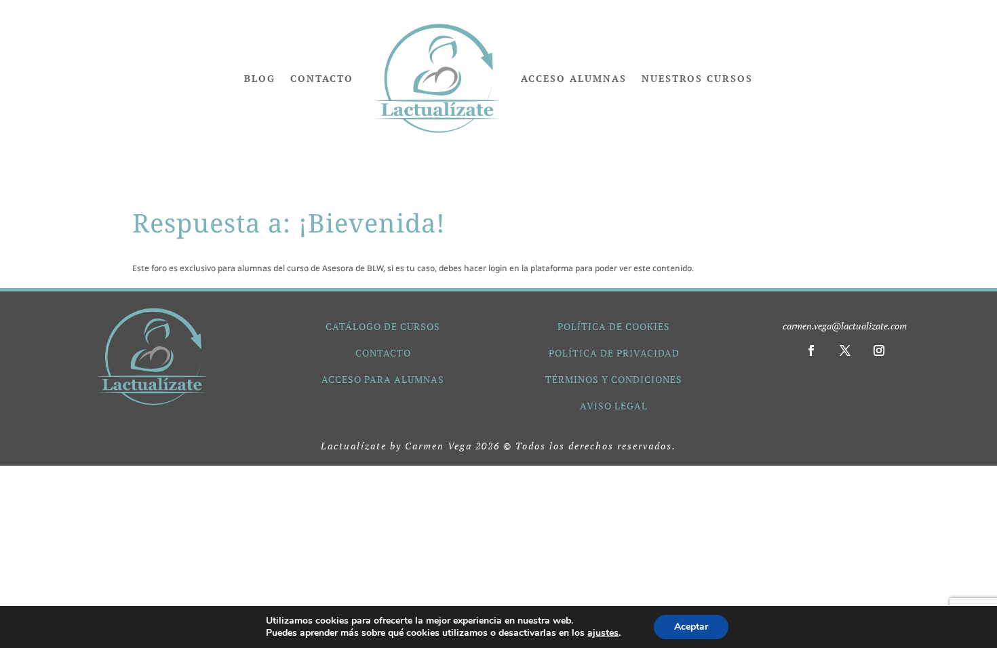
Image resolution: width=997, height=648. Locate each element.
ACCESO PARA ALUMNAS (382, 379)
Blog (259, 78)
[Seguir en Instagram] (879, 350)
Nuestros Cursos (697, 78)
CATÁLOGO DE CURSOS (383, 326)
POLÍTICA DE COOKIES (614, 326)
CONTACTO (383, 352)
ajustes (603, 633)
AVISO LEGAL (614, 405)
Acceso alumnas (574, 78)
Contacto (321, 78)
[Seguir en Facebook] (811, 350)
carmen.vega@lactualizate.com (845, 325)
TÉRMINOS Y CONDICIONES (613, 379)
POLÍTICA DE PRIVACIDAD (614, 352)
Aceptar (691, 626)
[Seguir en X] (845, 350)
